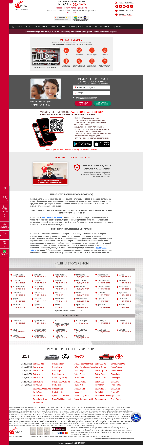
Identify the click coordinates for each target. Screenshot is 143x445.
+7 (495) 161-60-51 (82, 307)
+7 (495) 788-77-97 (82, 289)
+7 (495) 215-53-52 (40, 295)
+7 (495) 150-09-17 (40, 307)
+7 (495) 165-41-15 (125, 323)
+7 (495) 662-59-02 (82, 301)
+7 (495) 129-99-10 (19, 295)
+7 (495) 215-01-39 (104, 277)
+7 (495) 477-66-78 (125, 277)
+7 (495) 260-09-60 (61, 301)
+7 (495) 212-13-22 (40, 104)
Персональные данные (110, 438)
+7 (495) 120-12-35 (19, 301)
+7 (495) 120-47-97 (40, 332)
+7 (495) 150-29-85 (19, 277)
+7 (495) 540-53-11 (125, 307)
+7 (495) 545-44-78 (19, 307)
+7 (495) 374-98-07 (77, 311)
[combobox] (91, 87)
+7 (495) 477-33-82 (61, 277)
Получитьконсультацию (102, 103)
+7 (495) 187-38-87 (40, 338)
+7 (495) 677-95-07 (61, 289)
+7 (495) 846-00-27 (19, 283)
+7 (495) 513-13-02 (125, 283)
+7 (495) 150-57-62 (125, 289)
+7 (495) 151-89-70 (104, 283)
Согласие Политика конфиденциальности (125, 438)
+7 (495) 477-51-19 (61, 307)
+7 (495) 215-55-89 (40, 323)
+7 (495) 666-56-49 (104, 323)
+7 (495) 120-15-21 (40, 277)
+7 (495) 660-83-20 (104, 307)
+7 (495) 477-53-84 (104, 295)
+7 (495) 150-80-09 (61, 338)
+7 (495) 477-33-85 (82, 283)
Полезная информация (100, 438)
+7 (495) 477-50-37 (40, 283)
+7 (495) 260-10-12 (82, 277)
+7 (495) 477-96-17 (61, 295)
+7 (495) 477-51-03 (125, 301)
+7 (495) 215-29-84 (19, 332)
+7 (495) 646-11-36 (104, 289)
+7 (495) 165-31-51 (19, 338)
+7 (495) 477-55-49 (82, 338)
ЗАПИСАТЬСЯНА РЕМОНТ (83, 103)
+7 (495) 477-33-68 (61, 283)
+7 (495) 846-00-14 (104, 301)
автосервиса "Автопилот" (52, 217)
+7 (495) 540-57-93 (125, 295)
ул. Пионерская (82, 332)
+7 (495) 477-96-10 (82, 295)
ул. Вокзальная (82, 323)
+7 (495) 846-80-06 (61, 332)
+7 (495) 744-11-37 (40, 301)
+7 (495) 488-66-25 (19, 323)
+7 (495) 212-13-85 (61, 326)
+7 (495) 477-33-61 (40, 289)
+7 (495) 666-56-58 (104, 332)
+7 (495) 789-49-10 (19, 289)
